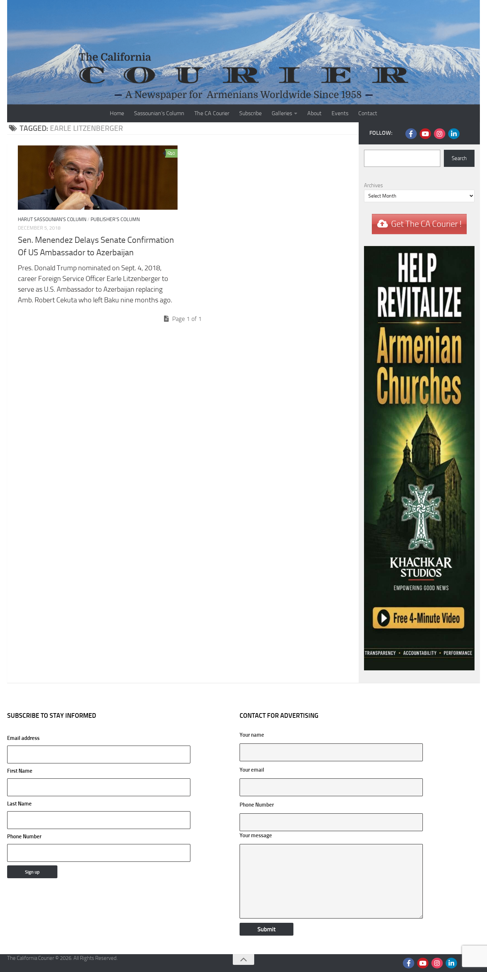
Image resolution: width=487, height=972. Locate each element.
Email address (23, 738)
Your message (256, 835)
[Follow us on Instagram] (439, 133)
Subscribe (250, 113)
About (314, 113)
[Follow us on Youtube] (425, 133)
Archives (373, 185)
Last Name (19, 803)
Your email (252, 770)
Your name (252, 735)
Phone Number (24, 836)
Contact (367, 113)
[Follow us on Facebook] (411, 133)
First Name (19, 771)
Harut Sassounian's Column (52, 219)
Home (117, 113)
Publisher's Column (115, 219)
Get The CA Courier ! (426, 224)
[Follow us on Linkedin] (454, 133)
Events (340, 113)
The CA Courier (211, 113)
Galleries (282, 113)
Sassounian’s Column (159, 113)
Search (459, 158)
